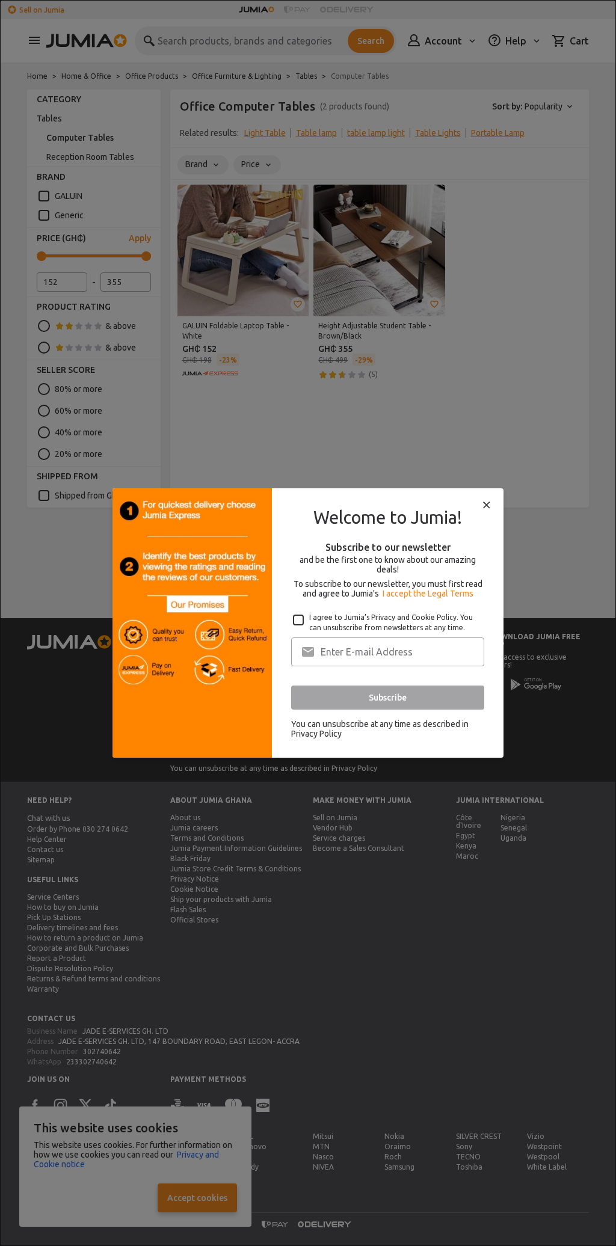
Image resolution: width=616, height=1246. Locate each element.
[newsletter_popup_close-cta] (487, 505)
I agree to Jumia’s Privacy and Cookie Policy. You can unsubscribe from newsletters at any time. (391, 622)
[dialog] (308, 623)
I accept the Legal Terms (428, 593)
